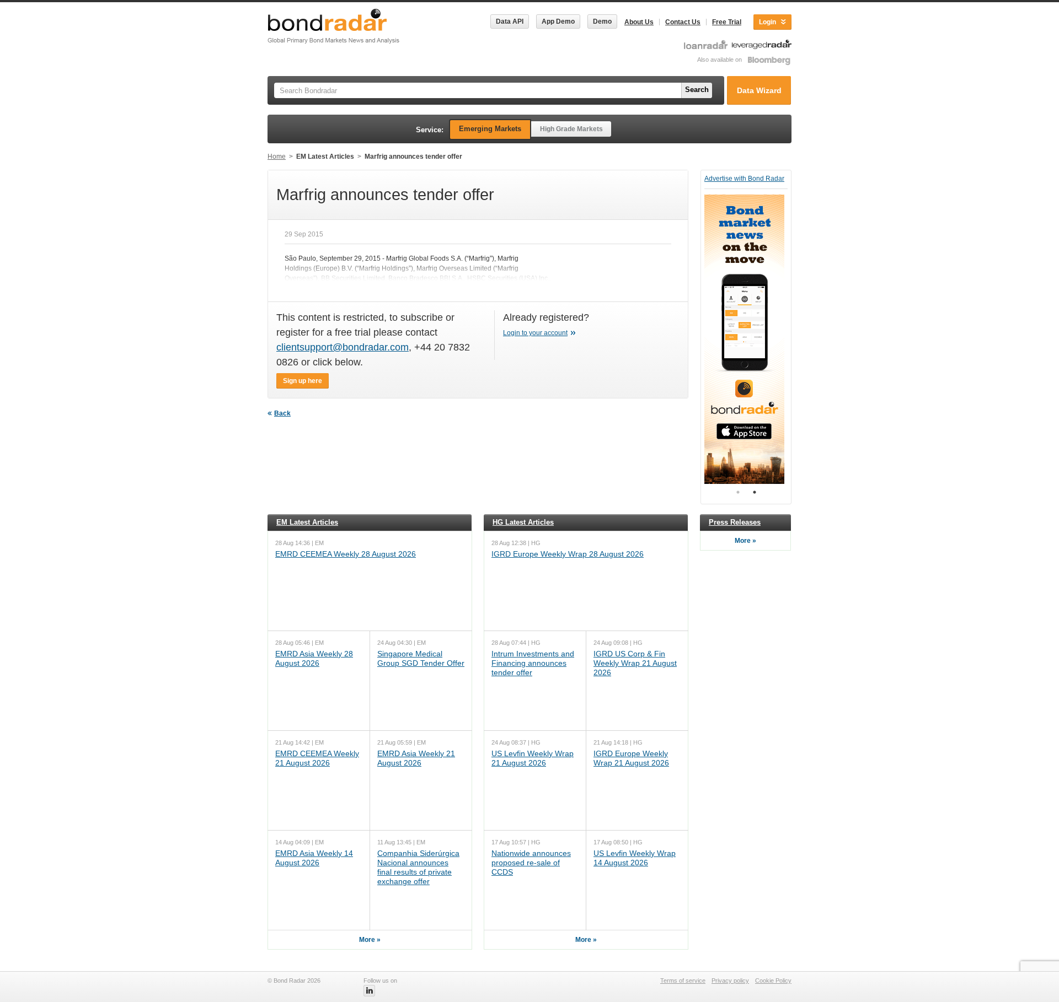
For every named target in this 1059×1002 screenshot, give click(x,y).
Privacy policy (730, 980)
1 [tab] (738, 492)
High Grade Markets (571, 129)
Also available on (720, 59)
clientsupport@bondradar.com (342, 347)
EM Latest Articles (325, 156)
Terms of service (682, 980)
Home (277, 156)
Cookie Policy (773, 980)
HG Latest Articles (523, 522)
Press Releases (735, 522)
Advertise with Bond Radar (744, 178)
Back (282, 413)
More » (370, 940)
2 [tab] (754, 492)
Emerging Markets (490, 129)
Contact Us (682, 22)
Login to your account (535, 333)
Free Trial (726, 22)
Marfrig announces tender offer (413, 156)
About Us (639, 22)
